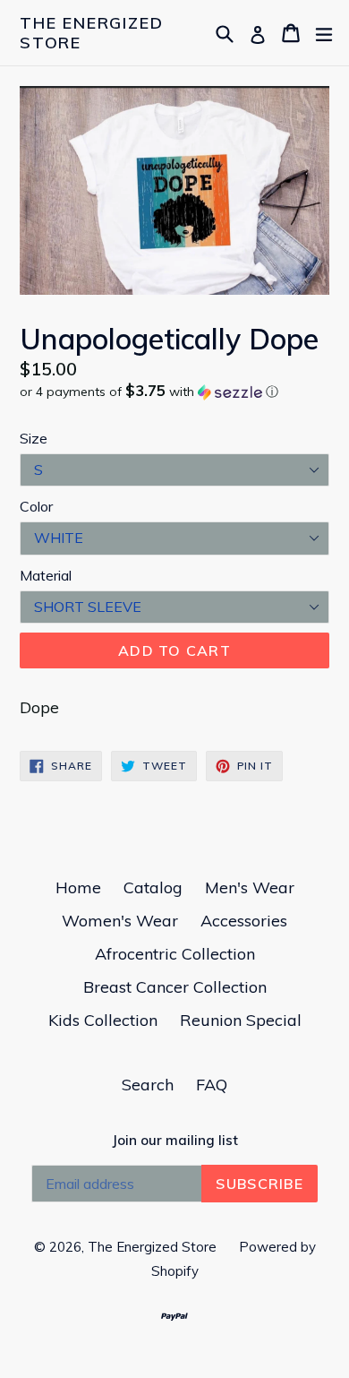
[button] (174, 391)
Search (148, 1084)
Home (78, 887)
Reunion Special (241, 1020)
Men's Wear (249, 887)
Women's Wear (120, 920)
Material (46, 575)
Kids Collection (102, 1020)
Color (36, 506)
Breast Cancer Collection (175, 987)
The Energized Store (91, 32)
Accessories (243, 920)
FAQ (211, 1084)
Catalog (153, 887)
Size (33, 438)
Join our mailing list (175, 1141)
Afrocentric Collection (175, 953)
